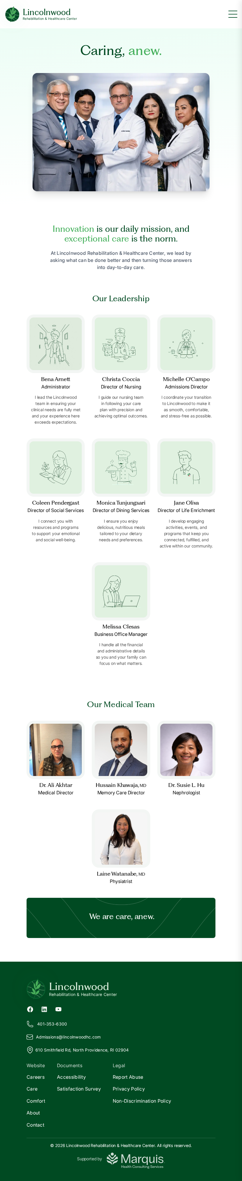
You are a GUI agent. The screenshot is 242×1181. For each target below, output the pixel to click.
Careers (36, 1077)
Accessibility (71, 1077)
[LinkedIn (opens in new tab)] (44, 1009)
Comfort (36, 1101)
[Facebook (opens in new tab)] (30, 1009)
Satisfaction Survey (79, 1089)
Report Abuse (128, 1077)
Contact (35, 1125)
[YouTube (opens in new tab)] (58, 1009)
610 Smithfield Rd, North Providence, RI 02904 (82, 1049)
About (33, 1113)
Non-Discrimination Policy (142, 1101)
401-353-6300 (52, 1023)
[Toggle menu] (232, 14)
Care (32, 1089)
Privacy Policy (129, 1089)
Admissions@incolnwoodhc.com (68, 1036)
